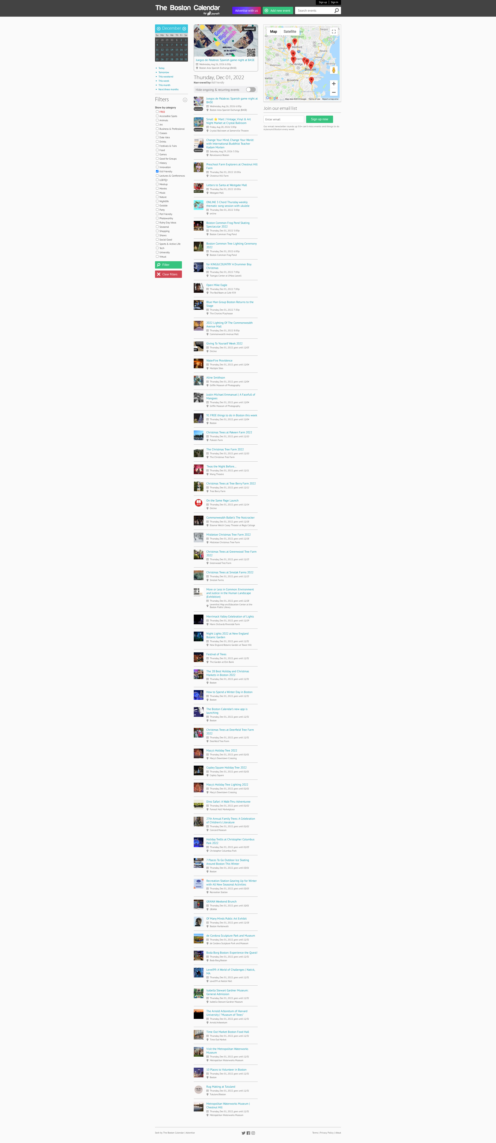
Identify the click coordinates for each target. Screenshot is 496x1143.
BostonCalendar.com (187, 7)
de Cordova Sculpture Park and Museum (230, 935)
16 (181, 49)
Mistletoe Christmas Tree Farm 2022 (228, 534)
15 (177, 49)
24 (185, 54)
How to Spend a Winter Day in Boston (229, 692)
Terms (315, 1132)
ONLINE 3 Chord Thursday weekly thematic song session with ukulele (228, 204)
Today (161, 68)
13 (167, 49)
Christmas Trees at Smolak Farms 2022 (229, 572)
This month (164, 85)
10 (185, 44)
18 (157, 54)
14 (171, 49)
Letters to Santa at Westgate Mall (226, 185)
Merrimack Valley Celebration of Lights (230, 616)
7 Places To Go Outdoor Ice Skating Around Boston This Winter (227, 862)
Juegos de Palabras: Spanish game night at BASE (225, 60)
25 (157, 59)
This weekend (165, 76)
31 (185, 59)
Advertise (190, 1132)
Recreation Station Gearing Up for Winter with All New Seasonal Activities (231, 882)
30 (171, 40)
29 (167, 40)
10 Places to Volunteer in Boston (226, 1069)
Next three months (168, 89)
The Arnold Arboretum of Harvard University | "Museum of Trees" (226, 1013)
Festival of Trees (216, 654)
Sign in (334, 2)
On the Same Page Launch (222, 500)
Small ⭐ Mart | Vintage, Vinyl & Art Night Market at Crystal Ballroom (228, 121)
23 (181, 54)
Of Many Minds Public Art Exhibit (226, 918)
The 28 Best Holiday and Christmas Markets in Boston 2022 (227, 673)
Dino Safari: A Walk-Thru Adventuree (228, 801)
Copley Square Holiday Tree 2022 (226, 767)
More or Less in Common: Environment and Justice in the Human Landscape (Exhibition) (230, 593)
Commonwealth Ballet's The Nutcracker (230, 517)
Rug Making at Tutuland (220, 1086)
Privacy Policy (327, 1132)
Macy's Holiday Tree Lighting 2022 (227, 784)
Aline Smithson (215, 377)
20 (167, 54)
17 (185, 49)
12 (162, 49)
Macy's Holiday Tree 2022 (221, 750)
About (338, 1132)
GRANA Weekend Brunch (221, 901)
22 (177, 54)
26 (162, 59)
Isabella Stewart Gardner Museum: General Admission (227, 992)
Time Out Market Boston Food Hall (227, 1032)
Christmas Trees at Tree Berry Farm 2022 (231, 483)
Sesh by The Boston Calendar (169, 1132)
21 (171, 54)
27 (157, 40)
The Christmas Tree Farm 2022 (225, 449)
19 (162, 54)
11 (157, 49)
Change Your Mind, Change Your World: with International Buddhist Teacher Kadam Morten (230, 143)
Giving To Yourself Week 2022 (224, 343)
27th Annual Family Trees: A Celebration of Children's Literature (230, 820)
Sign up (323, 2)
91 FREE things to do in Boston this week (231, 415)
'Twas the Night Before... (221, 466)
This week (163, 80)
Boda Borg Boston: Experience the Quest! (231, 952)
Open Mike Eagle (216, 285)
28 (162, 40)
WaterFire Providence (219, 360)
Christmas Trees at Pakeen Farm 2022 (229, 432)
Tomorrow (163, 72)
